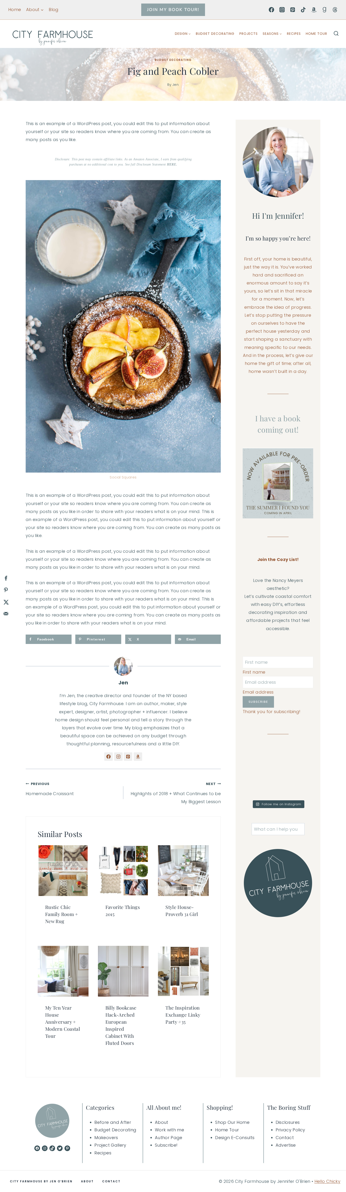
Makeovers (106, 1138)
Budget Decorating (215, 33)
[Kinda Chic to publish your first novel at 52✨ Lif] (296, 765)
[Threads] (335, 9)
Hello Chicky (327, 1181)
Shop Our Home (232, 1122)
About (161, 1122)
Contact (285, 1138)
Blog (53, 9)
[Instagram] (282, 9)
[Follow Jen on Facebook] (108, 756)
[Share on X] (6, 602)
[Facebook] (271, 9)
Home (14, 9)
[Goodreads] (324, 9)
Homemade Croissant (50, 789)
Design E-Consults (234, 1138)
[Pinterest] (292, 9)
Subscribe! (166, 1145)
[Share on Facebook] (6, 578)
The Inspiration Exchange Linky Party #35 (182, 1014)
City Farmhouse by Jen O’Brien (41, 1181)
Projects (248, 33)
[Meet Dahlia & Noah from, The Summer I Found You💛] (296, 786)
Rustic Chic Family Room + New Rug (61, 914)
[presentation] (63, 870)
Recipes (294, 33)
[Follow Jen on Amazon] (138, 756)
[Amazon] (314, 9)
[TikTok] (303, 9)
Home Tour (316, 33)
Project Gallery (110, 1145)
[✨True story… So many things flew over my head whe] (260, 765)
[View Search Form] (336, 34)
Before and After (112, 1122)
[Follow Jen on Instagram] (118, 756)
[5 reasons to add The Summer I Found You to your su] (260, 786)
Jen (175, 84)
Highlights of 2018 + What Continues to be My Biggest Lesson (176, 793)
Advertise (286, 1145)
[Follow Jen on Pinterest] (128, 756)
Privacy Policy (290, 1130)
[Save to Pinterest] (6, 590)
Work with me (169, 1130)
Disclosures (288, 1122)
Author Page (168, 1138)
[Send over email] (6, 614)
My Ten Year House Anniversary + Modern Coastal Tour (62, 1021)
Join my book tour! (173, 9)
